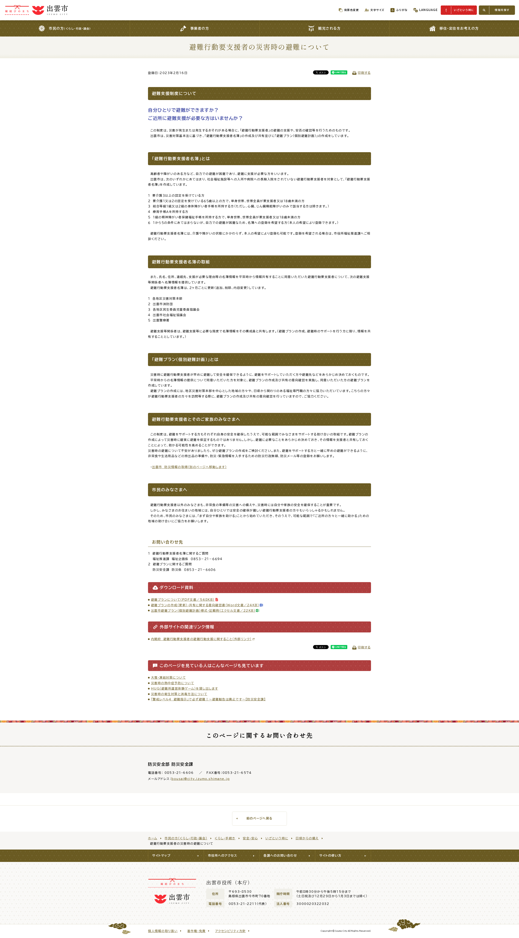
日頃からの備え (307, 838)
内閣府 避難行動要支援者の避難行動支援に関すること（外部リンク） (201, 639)
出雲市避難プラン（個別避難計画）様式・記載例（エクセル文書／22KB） (203, 610)
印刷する (364, 72)
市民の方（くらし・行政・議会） (186, 838)
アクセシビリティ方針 (230, 931)
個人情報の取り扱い (163, 931)
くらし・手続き (225, 838)
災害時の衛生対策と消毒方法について (179, 694)
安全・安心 (250, 838)
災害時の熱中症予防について (172, 683)
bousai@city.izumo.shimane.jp (200, 778)
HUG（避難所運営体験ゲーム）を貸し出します (184, 688)
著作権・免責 (196, 931)
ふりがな (402, 10)
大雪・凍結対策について (168, 677)
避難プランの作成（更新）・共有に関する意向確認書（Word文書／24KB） (205, 605)
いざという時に (276, 838)
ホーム (152, 838)
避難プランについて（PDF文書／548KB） (182, 599)
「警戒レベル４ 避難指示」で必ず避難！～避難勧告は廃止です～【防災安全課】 (208, 699)
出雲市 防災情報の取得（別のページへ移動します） (189, 466)
